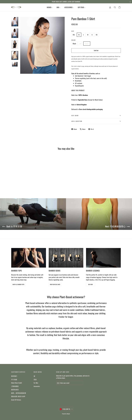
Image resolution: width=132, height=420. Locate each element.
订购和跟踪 (15, 386)
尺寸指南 (14, 379)
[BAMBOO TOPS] (28, 258)
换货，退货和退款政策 (18, 393)
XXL (74, 35)
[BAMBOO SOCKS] (66, 258)
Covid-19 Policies (16, 400)
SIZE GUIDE (75, 115)
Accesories (37, 386)
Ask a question (76, 121)
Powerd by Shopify (66, 413)
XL (79, 35)
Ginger (87, 43)
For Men (36, 383)
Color (73, 40)
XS (96, 35)
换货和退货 (15, 390)
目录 (35, 379)
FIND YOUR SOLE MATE (55, 284)
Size (72, 31)
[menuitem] (50, 7)
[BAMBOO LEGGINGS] (103, 258)
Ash (80, 43)
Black (74, 43)
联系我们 (14, 376)
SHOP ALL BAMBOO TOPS (18, 284)
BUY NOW (90, 284)
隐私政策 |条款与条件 (18, 396)
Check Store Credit (16, 383)
